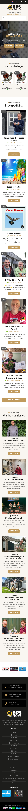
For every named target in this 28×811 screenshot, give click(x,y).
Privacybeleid (15, 775)
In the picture (15, 748)
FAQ (15, 772)
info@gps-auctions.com (14, 14)
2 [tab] (15, 56)
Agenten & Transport (15, 756)
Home (14, 732)
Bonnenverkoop (15, 743)
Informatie (9, 45)
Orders (14, 770)
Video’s (15, 751)
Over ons (15, 753)
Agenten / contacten (15, 696)
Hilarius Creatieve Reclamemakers (16, 805)
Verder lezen (14, 453)
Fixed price (14, 740)
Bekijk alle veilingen (14, 399)
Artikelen (15, 745)
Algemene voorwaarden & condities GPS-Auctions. (15, 779)
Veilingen (19, 45)
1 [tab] (13, 56)
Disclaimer (14, 783)
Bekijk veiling (14, 154)
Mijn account (15, 767)
